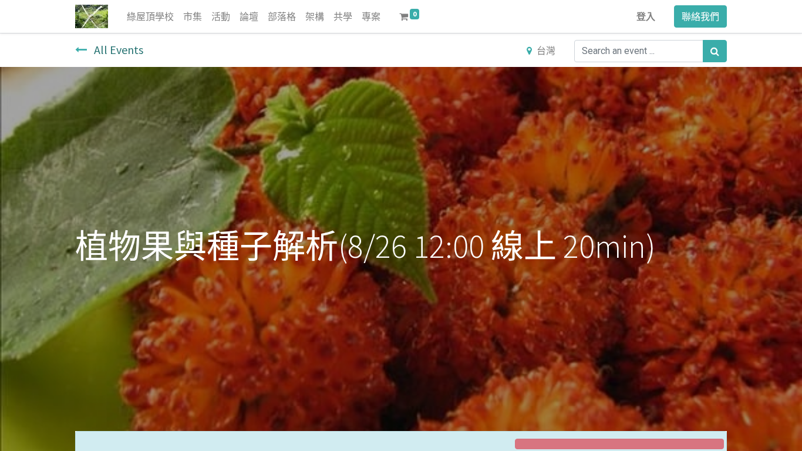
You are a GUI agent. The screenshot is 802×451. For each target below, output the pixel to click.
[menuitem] (150, 16)
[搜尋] (715, 51)
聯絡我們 (700, 16)
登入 (645, 16)
